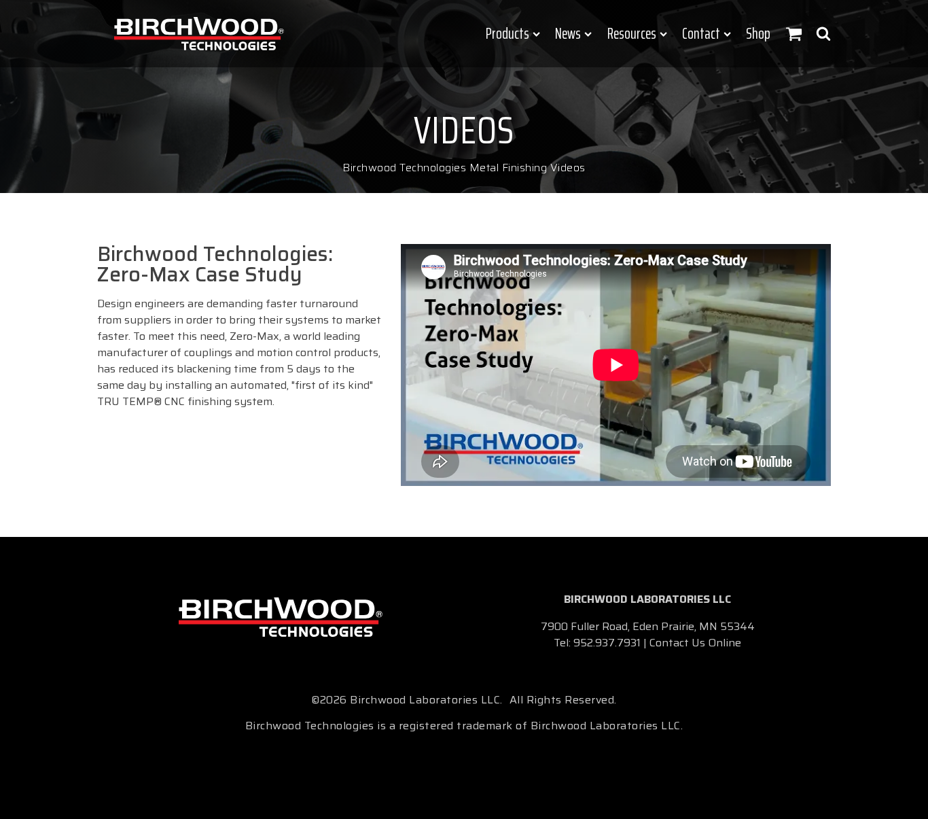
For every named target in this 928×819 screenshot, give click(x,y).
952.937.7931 (607, 642)
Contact (701, 33)
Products (507, 33)
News (568, 33)
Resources (631, 33)
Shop (758, 33)
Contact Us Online (695, 642)
